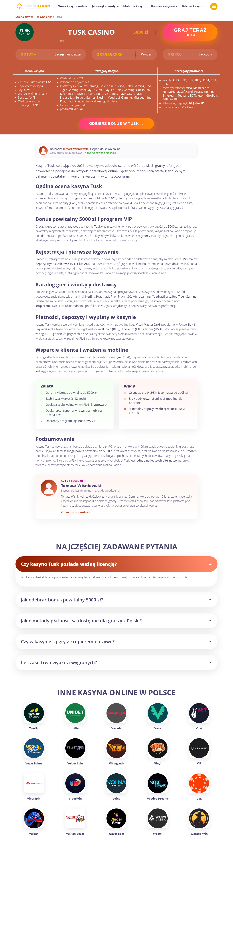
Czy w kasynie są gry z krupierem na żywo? (67, 641)
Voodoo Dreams (158, 798)
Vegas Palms (33, 763)
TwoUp (34, 728)
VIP (199, 763)
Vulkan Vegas (75, 833)
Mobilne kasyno (134, 6)
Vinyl (157, 763)
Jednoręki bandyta (105, 6)
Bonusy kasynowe (164, 6)
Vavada (116, 728)
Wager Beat (116, 833)
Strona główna (24, 17)
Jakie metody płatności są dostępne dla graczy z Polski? (81, 620)
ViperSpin (34, 798)
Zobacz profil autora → (77, 512)
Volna (116, 798)
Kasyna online (45, 17)
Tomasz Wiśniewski (76, 149)
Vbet (199, 728)
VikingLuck (116, 763)
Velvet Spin (75, 763)
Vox (199, 798)
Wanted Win (199, 833)
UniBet (75, 728)
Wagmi (158, 833)
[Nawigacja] (214, 6)
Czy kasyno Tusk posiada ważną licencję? (69, 564)
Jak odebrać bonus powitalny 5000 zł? (62, 600)
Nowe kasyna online (72, 6)
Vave (157, 728)
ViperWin (75, 798)
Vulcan (34, 833)
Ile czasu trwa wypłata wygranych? (59, 662)
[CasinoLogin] (33, 6)
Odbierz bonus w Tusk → (116, 123)
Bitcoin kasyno (193, 6)
